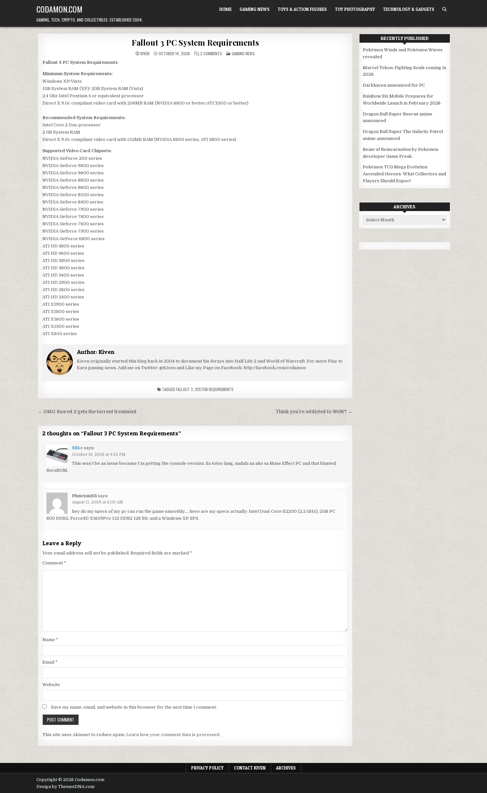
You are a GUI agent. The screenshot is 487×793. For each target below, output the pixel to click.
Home (225, 9)
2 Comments (211, 54)
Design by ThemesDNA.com (65, 786)
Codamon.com (59, 9)
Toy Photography (355, 9)
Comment (54, 562)
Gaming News (255, 9)
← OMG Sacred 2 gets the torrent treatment (87, 411)
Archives (286, 768)
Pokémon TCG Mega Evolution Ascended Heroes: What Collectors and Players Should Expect (404, 173)
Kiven (144, 54)
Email (50, 662)
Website (51, 684)
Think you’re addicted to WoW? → (314, 411)
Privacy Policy (207, 768)
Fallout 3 (184, 389)
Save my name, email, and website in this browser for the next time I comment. (134, 707)
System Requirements (214, 389)
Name (50, 639)
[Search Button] (444, 9)
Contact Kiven (250, 768)
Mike (77, 447)
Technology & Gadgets (408, 9)
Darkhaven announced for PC (394, 85)
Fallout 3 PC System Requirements (195, 42)
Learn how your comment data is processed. (173, 734)
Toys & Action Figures (302, 9)
